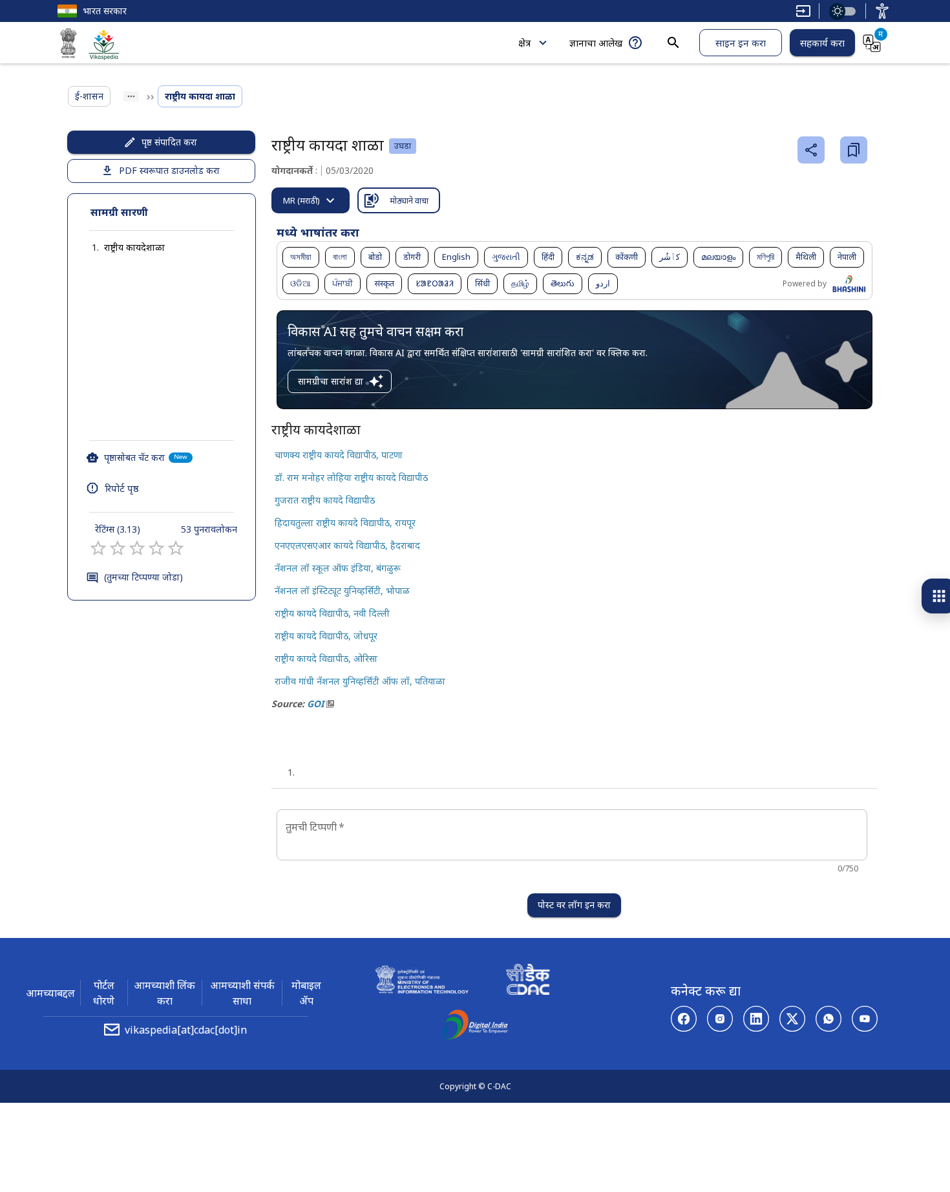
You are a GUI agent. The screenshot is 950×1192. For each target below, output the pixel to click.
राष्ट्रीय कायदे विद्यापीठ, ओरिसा (326, 658)
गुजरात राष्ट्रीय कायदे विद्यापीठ (325, 500)
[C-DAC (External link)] (528, 981)
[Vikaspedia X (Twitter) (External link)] (792, 1019)
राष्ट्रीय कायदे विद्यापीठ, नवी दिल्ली (332, 613)
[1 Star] (98, 548)
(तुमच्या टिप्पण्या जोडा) (143, 577)
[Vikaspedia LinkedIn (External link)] (756, 1019)
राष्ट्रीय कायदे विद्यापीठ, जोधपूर (326, 636)
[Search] (673, 43)
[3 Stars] (137, 548)
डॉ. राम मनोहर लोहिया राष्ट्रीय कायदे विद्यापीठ (351, 477)
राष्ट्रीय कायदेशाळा (134, 247)
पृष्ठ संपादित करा (169, 142)
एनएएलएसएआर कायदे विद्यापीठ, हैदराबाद (347, 545)
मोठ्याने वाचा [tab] (409, 200)
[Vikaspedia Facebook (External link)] (684, 1019)
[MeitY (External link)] (68, 45)
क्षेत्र (524, 42)
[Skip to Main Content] (803, 11)
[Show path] (131, 96)
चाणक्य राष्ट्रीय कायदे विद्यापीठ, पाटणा (339, 455)
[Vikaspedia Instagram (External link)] (720, 1019)
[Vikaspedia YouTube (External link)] (865, 1019)
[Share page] (811, 150)
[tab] (310, 200)
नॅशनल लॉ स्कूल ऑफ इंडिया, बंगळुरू (338, 568)
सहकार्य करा (822, 42)
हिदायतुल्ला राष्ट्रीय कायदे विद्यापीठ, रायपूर (345, 522)
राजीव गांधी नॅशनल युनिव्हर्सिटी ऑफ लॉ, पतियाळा (360, 681)
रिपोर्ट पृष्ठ (122, 488)
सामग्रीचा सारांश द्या (330, 381)
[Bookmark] (854, 150)
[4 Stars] (156, 548)
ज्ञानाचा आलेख (595, 42)
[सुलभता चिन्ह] (882, 11)
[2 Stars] (117, 548)
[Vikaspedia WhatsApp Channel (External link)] (828, 1019)
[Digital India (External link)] (475, 1026)
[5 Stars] (175, 548)
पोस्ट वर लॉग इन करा (574, 905)
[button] (121, 248)
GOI (315, 703)
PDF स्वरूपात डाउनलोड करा (169, 170)
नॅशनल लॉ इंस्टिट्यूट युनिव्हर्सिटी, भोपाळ (342, 590)
